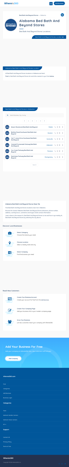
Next (34, 165)
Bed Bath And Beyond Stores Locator (48, 37)
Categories (6, 388)
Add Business (59, 3)
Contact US (6, 437)
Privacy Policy (7, 442)
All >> (4, 424)
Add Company (13, 358)
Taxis (4, 410)
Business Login (7, 398)
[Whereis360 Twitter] (65, 464)
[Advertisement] (34, 53)
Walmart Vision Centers (10, 420)
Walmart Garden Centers (10, 415)
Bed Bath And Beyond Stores (28, 15)
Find (4, 384)
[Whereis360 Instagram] (62, 464)
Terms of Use (7, 446)
